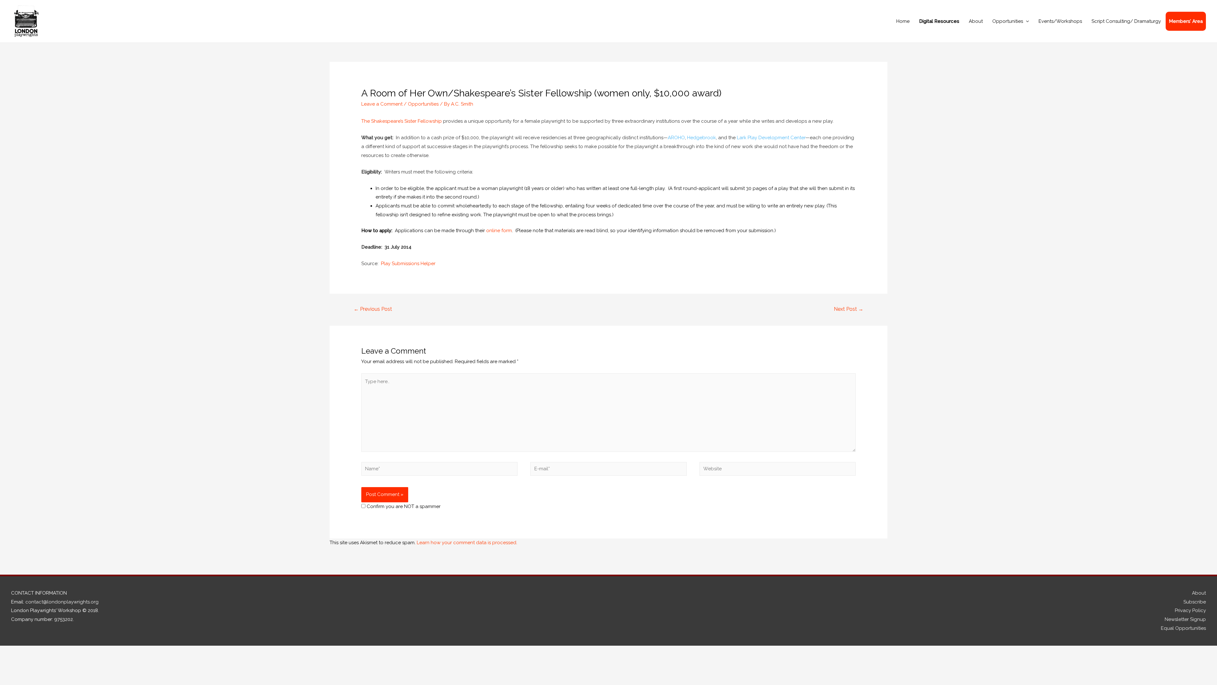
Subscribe (1194, 602)
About (976, 21)
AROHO (676, 137)
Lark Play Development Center (771, 137)
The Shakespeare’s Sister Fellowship (401, 121)
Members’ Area (1186, 21)
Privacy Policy (1190, 610)
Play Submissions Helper (408, 263)
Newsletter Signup (1185, 619)
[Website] (777, 470)
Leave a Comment (381, 104)
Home (903, 21)
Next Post (848, 309)
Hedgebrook (701, 137)
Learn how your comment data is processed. (467, 542)
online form (499, 230)
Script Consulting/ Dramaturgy (1126, 21)
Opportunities (1007, 21)
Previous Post (373, 309)
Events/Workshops (1060, 21)
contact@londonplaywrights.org (62, 602)
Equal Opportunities (1183, 628)
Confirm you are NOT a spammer (403, 506)
